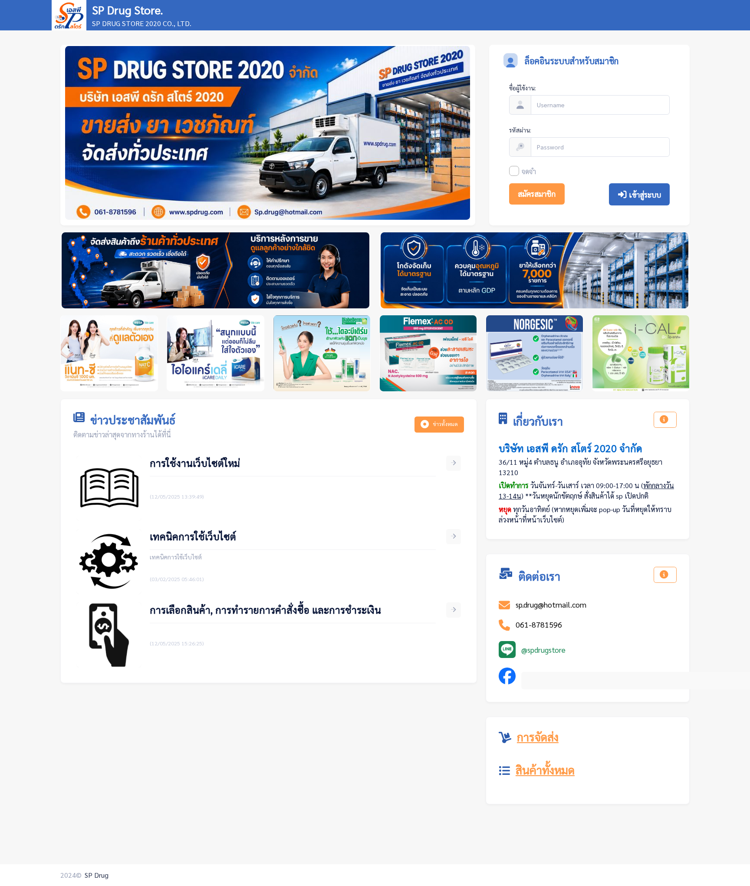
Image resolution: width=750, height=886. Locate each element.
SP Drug (97, 874)
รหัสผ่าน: (520, 130)
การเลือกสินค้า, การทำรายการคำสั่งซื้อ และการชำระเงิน (265, 609)
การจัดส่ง (538, 736)
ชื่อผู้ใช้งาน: (522, 88)
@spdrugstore (543, 650)
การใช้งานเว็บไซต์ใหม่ (195, 462)
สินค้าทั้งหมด (545, 769)
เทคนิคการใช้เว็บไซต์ (193, 536)
